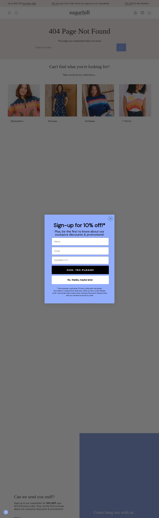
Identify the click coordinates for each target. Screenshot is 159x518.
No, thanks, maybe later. (80, 279)
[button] (5, 512)
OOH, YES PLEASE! (80, 270)
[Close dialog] (110, 218)
